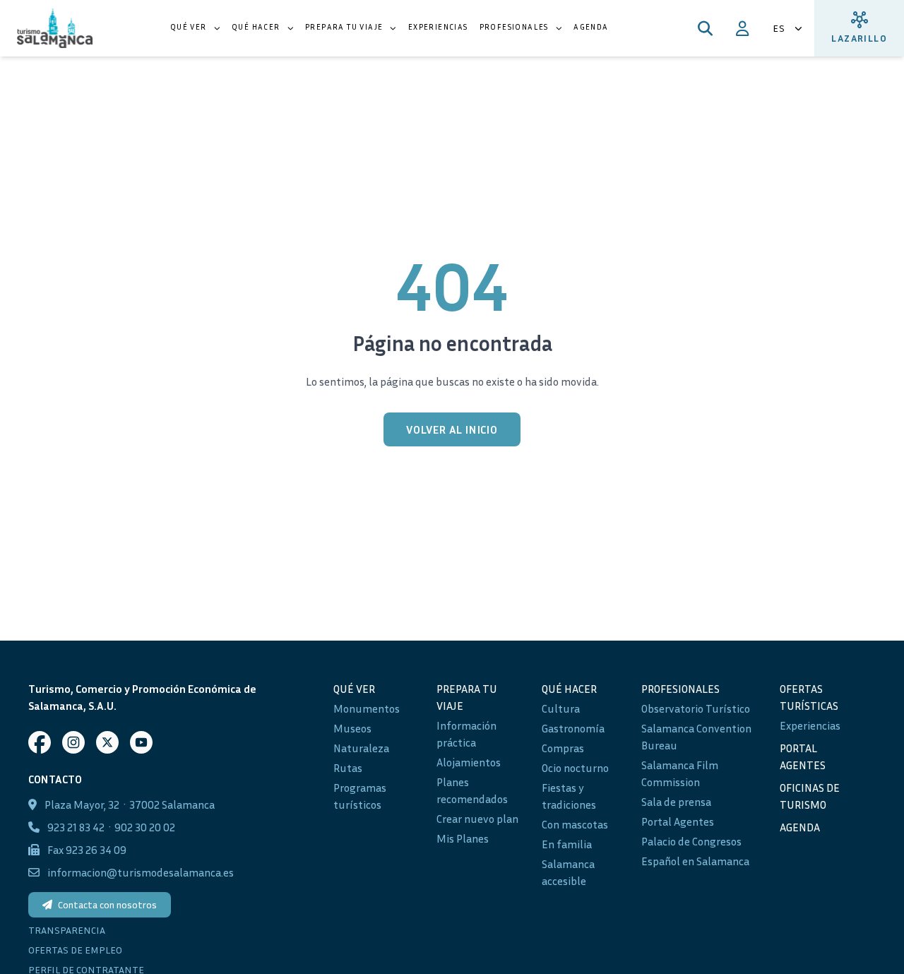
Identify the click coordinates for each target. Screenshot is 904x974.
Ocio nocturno (575, 768)
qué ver (354, 689)
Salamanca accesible (568, 872)
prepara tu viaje (466, 697)
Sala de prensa (676, 802)
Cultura (561, 708)
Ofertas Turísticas (809, 697)
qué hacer (569, 689)
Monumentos (366, 708)
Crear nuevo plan (477, 819)
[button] (195, 28)
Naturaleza (361, 748)
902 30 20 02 (144, 827)
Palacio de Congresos (691, 841)
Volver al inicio (452, 429)
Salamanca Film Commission (679, 773)
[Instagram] (73, 742)
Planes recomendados (472, 790)
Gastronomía (573, 728)
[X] (107, 742)
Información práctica (466, 733)
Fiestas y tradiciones (569, 796)
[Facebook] (39, 742)
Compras (563, 748)
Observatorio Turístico (695, 708)
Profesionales (680, 689)
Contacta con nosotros (107, 904)
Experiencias (810, 725)
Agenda (800, 827)
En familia (567, 844)
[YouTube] (141, 742)
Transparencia (66, 930)
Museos (352, 728)
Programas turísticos (359, 796)
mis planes (462, 838)
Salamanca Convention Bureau (696, 736)
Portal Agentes (677, 821)
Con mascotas (575, 824)
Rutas (347, 768)
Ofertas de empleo (75, 950)
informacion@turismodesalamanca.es (140, 872)
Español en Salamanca (695, 861)
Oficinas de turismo (810, 796)
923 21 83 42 (76, 827)
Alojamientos (468, 762)
